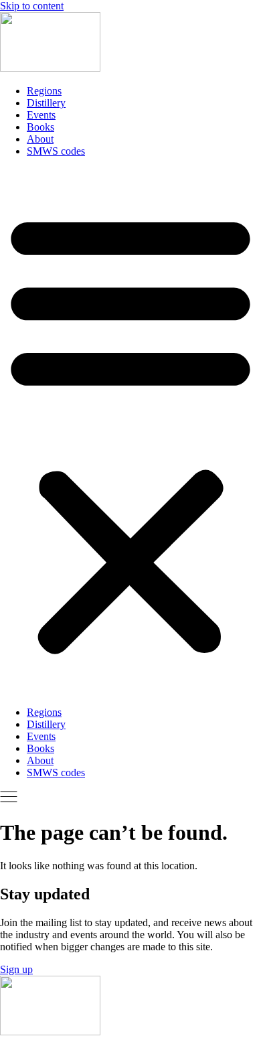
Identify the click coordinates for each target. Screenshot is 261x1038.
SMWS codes (56, 151)
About (40, 139)
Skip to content (32, 5)
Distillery (46, 102)
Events (41, 115)
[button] (130, 432)
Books (40, 127)
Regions (44, 90)
